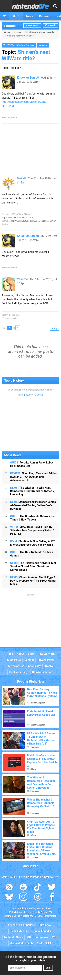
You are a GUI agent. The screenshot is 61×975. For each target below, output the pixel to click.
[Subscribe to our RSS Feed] (9, 888)
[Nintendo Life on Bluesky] (9, 897)
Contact (29, 660)
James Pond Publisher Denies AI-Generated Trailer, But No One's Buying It (33, 505)
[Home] (4, 16)
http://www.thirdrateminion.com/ (17, 217)
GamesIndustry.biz (21, 943)
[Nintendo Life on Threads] (37, 897)
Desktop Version (42, 672)
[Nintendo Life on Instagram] (23, 897)
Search (51, 25)
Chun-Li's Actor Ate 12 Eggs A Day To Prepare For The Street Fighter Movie (33, 581)
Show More (30, 865)
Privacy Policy (45, 660)
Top (10, 653)
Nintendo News (13, 937)
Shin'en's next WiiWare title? (26, 55)
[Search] (55, 6)
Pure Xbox (45, 925)
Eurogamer (41, 937)
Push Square (27, 925)
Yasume (22, 279)
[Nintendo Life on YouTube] (23, 888)
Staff (31, 653)
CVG (39, 943)
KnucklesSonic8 (28, 77)
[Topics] (6, 6)
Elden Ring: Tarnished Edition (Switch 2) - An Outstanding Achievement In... (33, 477)
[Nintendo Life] (30, 6)
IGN (28, 937)
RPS (48, 943)
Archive (49, 666)
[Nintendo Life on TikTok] (37, 888)
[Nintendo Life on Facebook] (52, 897)
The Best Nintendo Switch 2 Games (31, 554)
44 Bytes (42, 912)
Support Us (14, 660)
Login (27, 394)
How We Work (46, 653)
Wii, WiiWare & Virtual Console (39, 32)
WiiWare (43, 45)
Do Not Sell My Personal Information (37, 916)
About (20, 653)
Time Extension (19, 931)
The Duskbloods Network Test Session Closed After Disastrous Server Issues (33, 566)
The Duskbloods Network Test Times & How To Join (33, 518)
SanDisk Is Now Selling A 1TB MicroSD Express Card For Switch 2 (32, 543)
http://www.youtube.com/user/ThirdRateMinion (33, 221)
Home (7, 32)
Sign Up (39, 394)
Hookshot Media (26, 908)
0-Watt (21, 178)
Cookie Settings (18, 672)
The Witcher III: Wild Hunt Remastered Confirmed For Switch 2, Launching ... (32, 491)
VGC (54, 937)
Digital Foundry (42, 931)
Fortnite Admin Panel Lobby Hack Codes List (32, 464)
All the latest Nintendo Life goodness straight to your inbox (30, 958)
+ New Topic (32, 25)
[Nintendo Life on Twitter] (52, 888)
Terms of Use (16, 666)
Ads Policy (34, 666)
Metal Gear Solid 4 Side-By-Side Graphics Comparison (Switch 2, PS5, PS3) (32, 530)
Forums (10, 26)
